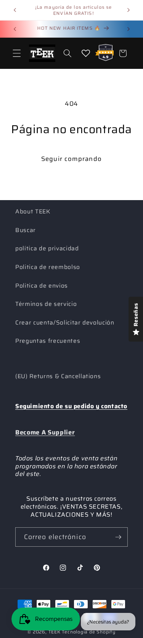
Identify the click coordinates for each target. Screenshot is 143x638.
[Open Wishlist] (86, 53)
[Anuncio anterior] (14, 10)
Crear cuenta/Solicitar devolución (64, 322)
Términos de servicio (46, 304)
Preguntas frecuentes (47, 340)
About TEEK (32, 211)
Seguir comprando (71, 159)
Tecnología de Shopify (88, 631)
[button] (17, 53)
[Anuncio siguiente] (128, 10)
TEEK (54, 631)
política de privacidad (47, 248)
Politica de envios (41, 285)
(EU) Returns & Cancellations (58, 376)
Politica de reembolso (47, 267)
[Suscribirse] (118, 537)
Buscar (25, 230)
